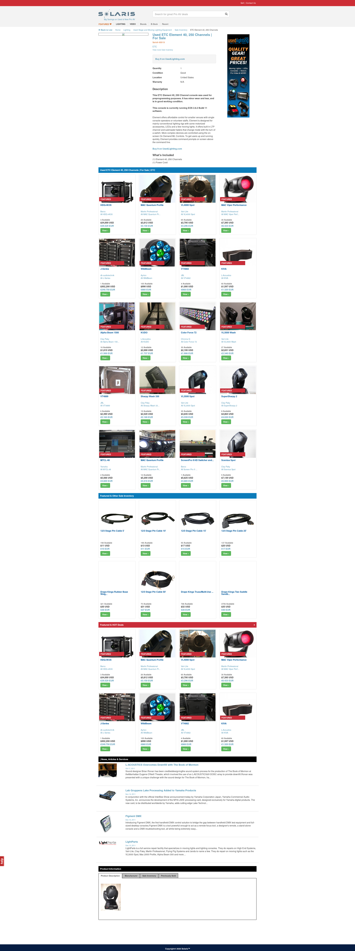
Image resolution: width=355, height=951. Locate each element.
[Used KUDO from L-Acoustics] (157, 320)
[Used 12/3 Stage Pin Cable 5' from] (117, 518)
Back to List (106, 29)
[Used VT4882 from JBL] (197, 257)
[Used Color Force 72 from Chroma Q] (197, 320)
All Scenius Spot (228, 469)
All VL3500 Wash (228, 341)
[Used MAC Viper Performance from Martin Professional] (238, 193)
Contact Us (251, 3)
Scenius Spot (228, 460)
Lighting (126, 29)
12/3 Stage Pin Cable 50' (153, 591)
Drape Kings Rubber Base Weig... (114, 593)
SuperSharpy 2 (229, 396)
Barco (103, 211)
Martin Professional (149, 211)
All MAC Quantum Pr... (150, 214)
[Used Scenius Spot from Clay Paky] (238, 448)
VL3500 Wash (228, 332)
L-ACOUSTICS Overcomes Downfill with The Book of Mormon (161, 764)
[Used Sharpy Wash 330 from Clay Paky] (157, 384)
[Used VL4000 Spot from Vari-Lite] (197, 193)
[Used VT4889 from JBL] (117, 384)
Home (118, 29)
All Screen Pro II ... (189, 469)
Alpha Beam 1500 (109, 332)
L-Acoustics (226, 275)
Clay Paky (104, 339)
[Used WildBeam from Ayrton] (157, 257)
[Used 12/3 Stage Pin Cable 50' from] (157, 580)
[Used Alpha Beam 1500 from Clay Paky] (117, 320)
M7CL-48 (105, 460)
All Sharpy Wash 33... (150, 405)
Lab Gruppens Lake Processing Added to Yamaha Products (160, 790)
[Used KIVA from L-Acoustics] (238, 257)
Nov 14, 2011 (130, 794)
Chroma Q (185, 339)
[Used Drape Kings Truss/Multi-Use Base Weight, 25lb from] (197, 580)
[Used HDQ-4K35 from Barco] (117, 193)
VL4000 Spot (187, 205)
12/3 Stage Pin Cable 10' (153, 530)
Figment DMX (133, 816)
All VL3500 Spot (188, 405)
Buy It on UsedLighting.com (170, 58)
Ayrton (143, 275)
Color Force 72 (188, 332)
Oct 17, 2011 (130, 768)
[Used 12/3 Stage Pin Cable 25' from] (238, 518)
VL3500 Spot (187, 396)
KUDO (144, 332)
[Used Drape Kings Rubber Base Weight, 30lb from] (117, 580)
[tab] (110, 875)
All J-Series (105, 278)
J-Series (104, 268)
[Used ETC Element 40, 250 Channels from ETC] (123, 34)
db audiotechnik (107, 275)
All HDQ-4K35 (106, 214)
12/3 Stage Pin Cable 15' (193, 530)
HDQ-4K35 (105, 205)
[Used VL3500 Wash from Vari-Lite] (238, 320)
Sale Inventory (181, 29)
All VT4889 (105, 405)
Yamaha (104, 466)
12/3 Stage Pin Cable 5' (112, 530)
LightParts (131, 841)
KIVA (224, 268)
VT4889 (104, 396)
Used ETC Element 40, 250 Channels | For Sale (182, 36)
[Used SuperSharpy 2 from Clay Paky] (238, 384)
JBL (182, 275)
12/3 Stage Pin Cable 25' (234, 530)
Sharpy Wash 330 (150, 396)
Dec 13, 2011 (130, 845)
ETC (155, 46)
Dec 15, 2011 (130, 820)
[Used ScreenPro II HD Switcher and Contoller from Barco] (197, 448)
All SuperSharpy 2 (229, 405)
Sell (242, 3)
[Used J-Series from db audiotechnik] (117, 257)
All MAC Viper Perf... (230, 214)
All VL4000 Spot (188, 214)
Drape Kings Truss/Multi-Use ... (197, 591)
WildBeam (146, 268)
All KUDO (145, 341)
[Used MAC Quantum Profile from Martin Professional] (157, 193)
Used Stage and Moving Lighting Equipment (152, 29)
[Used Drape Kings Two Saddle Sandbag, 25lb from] (238, 580)
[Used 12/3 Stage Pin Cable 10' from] (157, 518)
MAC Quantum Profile (152, 205)
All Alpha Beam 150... (109, 341)
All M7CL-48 (105, 469)
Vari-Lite (184, 211)
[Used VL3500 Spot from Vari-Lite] (197, 384)
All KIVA (224, 278)
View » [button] (105, 230)
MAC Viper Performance (234, 205)
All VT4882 (186, 278)
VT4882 (185, 268)
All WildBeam (146, 278)
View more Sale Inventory (163, 49)
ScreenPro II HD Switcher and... (197, 460)
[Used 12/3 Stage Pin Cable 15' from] (197, 518)
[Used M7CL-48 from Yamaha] (117, 448)
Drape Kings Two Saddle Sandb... (234, 593)
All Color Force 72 (189, 341)
